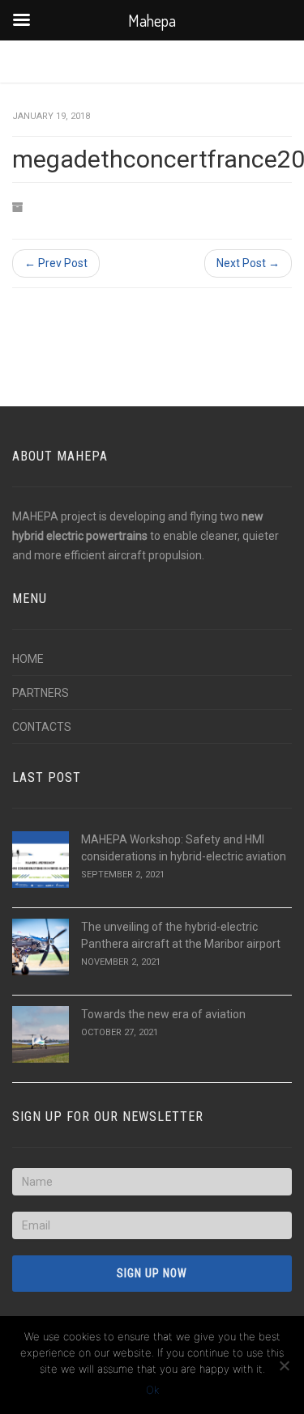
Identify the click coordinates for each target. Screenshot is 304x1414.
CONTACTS (41, 726)
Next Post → (248, 263)
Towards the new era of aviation (163, 1014)
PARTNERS (40, 692)
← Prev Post (56, 263)
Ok (152, 1389)
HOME (28, 658)
